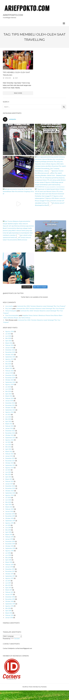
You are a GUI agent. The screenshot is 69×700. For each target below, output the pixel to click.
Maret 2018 (8, 562)
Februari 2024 (9, 398)
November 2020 (10, 488)
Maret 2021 (8, 479)
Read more (18, 93)
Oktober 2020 (9, 491)
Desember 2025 (10, 350)
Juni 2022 (8, 444)
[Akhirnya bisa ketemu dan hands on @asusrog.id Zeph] (18, 171)
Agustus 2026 (9, 331)
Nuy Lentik (8, 308)
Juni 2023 (8, 417)
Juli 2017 (7, 581)
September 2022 (10, 438)
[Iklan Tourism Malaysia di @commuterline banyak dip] (18, 236)
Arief (16, 78)
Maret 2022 (8, 451)
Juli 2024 (8, 387)
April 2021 (8, 477)
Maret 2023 (8, 424)
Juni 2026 (8, 336)
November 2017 (10, 571)
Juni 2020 (8, 500)
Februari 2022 (9, 454)
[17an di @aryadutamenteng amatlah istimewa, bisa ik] (50, 171)
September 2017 (10, 576)
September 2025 (10, 357)
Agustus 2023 (9, 412)
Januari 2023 (9, 428)
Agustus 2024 (9, 384)
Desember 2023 (10, 403)
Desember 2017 (10, 569)
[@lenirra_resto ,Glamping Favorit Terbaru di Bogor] (50, 236)
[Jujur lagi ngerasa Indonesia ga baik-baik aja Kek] (50, 139)
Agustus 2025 (9, 359)
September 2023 (10, 410)
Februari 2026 (9, 345)
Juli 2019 (8, 525)
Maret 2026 (8, 343)
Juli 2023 (8, 414)
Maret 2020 (8, 507)
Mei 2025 (8, 364)
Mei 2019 (8, 530)
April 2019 (8, 532)
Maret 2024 (8, 396)
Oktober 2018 (9, 546)
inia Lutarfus (9, 306)
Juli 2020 (8, 498)
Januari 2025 (9, 373)
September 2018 (10, 548)
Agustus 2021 (9, 468)
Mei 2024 (8, 391)
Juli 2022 (8, 442)
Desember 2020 (10, 486)
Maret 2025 (8, 368)
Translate (17, 639)
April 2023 (8, 421)
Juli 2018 (8, 553)
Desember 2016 (10, 597)
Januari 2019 (9, 539)
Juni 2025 (8, 361)
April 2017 (8, 588)
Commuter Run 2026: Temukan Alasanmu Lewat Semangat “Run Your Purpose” (41, 306)
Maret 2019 (8, 534)
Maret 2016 (8, 613)
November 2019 (10, 516)
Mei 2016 (8, 608)
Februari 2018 (9, 564)
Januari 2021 (9, 484)
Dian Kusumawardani (12, 315)
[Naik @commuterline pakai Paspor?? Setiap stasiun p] (18, 139)
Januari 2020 (9, 511)
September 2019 (10, 521)
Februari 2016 (9, 615)
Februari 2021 (9, 481)
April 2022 (8, 449)
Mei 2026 (8, 338)
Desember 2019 (10, 514)
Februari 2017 (9, 592)
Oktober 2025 (9, 355)
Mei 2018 (8, 558)
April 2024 (8, 394)
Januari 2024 (9, 401)
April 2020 (8, 504)
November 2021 (10, 461)
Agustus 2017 (9, 578)
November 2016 (10, 599)
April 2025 (8, 366)
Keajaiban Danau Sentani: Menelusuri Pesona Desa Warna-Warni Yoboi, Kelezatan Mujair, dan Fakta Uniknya (32, 316)
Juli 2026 (8, 334)
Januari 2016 (9, 618)
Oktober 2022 (9, 435)
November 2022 (10, 433)
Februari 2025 (9, 371)
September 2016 (10, 604)
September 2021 (10, 465)
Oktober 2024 (9, 380)
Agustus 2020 (9, 495)
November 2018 (10, 544)
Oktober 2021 (9, 463)
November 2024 (10, 378)
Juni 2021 (8, 472)
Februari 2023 (9, 426)
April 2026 (8, 341)
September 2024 (10, 382)
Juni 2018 (8, 555)
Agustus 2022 (9, 440)
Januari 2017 (9, 594)
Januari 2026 (9, 348)
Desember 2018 (10, 541)
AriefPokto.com (13, 15)
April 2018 (8, 560)
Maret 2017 (8, 590)
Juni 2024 (8, 389)
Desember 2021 (10, 458)
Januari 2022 (9, 456)
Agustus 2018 (9, 551)
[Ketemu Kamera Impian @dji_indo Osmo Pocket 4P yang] (18, 268)
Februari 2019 (9, 537)
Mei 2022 (8, 447)
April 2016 (8, 611)
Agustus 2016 (9, 606)
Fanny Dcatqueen (10, 311)
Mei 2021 (8, 474)
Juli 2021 (8, 470)
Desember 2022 (10, 431)
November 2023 (10, 405)
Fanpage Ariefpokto (11, 623)
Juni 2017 (8, 583)
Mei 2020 (8, 502)
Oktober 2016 (9, 601)
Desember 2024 (10, 375)
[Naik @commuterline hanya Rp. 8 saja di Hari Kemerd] (18, 203)
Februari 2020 (9, 509)
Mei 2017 (8, 585)
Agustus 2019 (9, 523)
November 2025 (10, 352)
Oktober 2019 (9, 518)
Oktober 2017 (9, 574)
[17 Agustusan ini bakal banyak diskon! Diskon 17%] (50, 203)
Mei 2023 (8, 419)
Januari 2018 (9, 567)
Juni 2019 (8, 528)
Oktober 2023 (9, 408)
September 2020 (10, 493)
